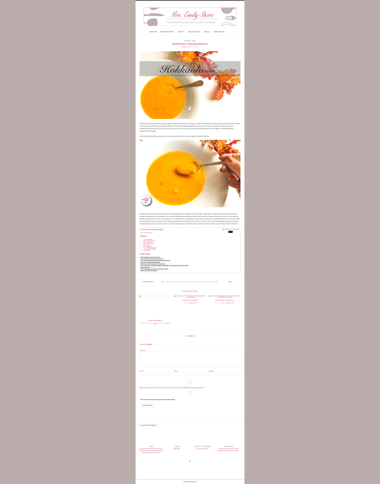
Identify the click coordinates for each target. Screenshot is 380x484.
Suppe (216, 281)
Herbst (167, 281)
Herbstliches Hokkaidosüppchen (190, 43)
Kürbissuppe (195, 281)
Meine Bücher (219, 32)
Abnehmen (198, 446)
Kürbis (189, 281)
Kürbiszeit (203, 281)
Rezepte (181, 32)
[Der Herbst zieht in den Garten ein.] (224, 297)
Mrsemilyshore (149, 282)
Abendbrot (187, 40)
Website (211, 371)
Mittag (194, 40)
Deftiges (142, 323)
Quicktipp (222, 302)
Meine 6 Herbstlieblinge (155, 320)
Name (142, 371)
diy (216, 302)
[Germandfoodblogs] (190, 461)
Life (218, 302)
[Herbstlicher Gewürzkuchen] (190, 297)
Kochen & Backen (158, 323)
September (210, 281)
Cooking (151, 446)
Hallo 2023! (176, 448)
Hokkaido (173, 281)
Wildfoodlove (194, 32)
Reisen (207, 32)
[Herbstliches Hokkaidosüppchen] (190, 86)
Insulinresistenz (167, 32)
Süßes (185, 302)
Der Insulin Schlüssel (202, 448)
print (230, 231)
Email (175, 371)
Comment (142, 350)
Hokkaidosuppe (181, 281)
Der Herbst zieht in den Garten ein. (224, 300)
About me (153, 32)
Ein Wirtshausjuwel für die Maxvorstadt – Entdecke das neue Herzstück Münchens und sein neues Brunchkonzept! (151, 450)
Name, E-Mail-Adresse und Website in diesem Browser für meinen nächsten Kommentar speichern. (172, 387)
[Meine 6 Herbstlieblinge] (155, 307)
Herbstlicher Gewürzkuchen (190, 300)
